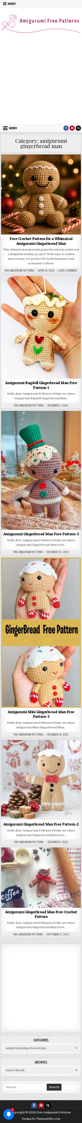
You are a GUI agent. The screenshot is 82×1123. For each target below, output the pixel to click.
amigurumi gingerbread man (30, 169)
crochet (41, 295)
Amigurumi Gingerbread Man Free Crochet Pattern (41, 914)
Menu (12, 3)
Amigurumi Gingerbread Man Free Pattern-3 (41, 534)
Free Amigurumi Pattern (56, 863)
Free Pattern (28, 867)
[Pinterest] (72, 128)
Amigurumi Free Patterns (51, 165)
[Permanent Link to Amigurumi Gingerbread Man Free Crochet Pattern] (41, 877)
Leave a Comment (68, 270)
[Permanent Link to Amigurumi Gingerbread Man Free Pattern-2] (41, 780)
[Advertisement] (41, 80)
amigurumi (23, 286)
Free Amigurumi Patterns (19, 270)
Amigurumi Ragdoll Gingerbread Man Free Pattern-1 (41, 385)
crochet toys (61, 169)
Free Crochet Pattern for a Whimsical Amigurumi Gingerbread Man (41, 241)
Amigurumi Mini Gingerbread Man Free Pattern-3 (41, 714)
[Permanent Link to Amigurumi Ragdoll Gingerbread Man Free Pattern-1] (41, 327)
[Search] (78, 128)
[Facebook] (66, 128)
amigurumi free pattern (48, 286)
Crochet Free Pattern (23, 863)
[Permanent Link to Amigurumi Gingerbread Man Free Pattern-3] (41, 470)
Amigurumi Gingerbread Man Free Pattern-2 (41, 824)
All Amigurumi (22, 165)
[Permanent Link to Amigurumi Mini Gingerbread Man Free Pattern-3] (41, 632)
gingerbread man (51, 867)
